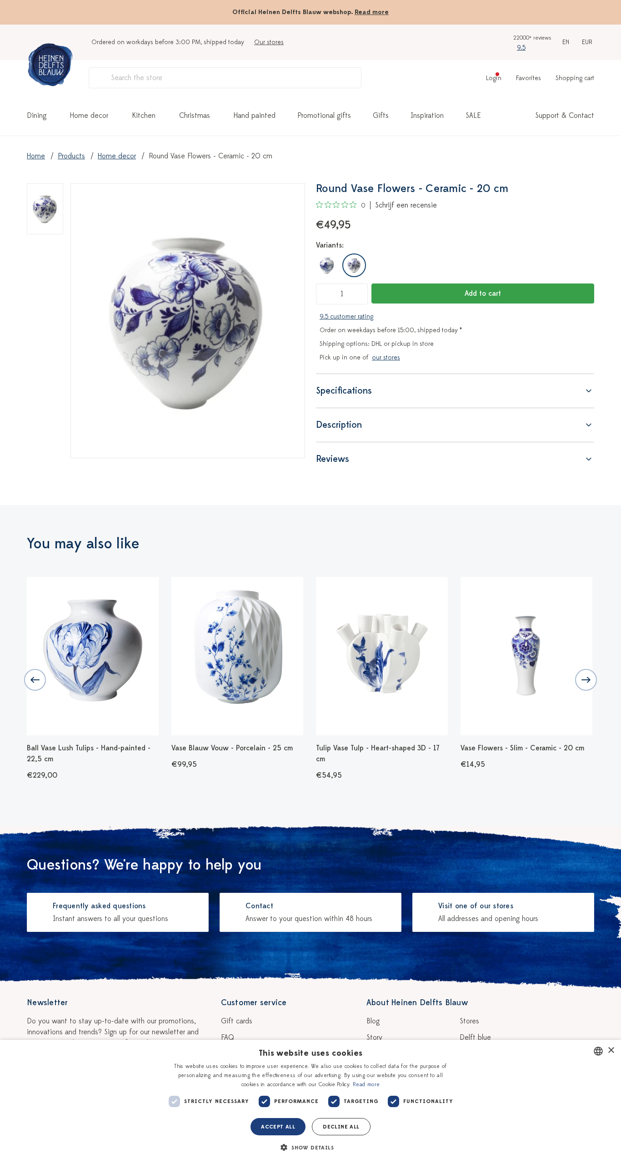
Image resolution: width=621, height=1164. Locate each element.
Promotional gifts (324, 115)
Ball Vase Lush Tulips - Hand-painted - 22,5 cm (88, 754)
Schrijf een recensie (406, 205)
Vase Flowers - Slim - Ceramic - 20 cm (522, 748)
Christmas (194, 115)
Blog (373, 1021)
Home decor (89, 115)
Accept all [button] (278, 1126)
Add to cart (483, 293)
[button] (310, 1147)
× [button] (610, 1050)
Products (71, 156)
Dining (36, 115)
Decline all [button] (341, 1126)
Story (374, 1037)
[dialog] (310, 1102)
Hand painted (254, 115)
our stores (386, 357)
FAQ (227, 1037)
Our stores (269, 42)
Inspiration (427, 115)
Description (339, 424)
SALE (473, 115)
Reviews (332, 459)
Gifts (381, 115)
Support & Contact (564, 115)
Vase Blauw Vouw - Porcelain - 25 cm (232, 748)
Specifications (344, 390)
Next (586, 680)
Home (36, 156)
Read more (372, 12)
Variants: (330, 245)
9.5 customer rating (346, 316)
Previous (35, 680)
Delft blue (475, 1037)
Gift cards (236, 1021)
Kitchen (143, 115)
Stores (469, 1021)
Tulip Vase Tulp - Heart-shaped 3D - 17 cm (378, 754)
